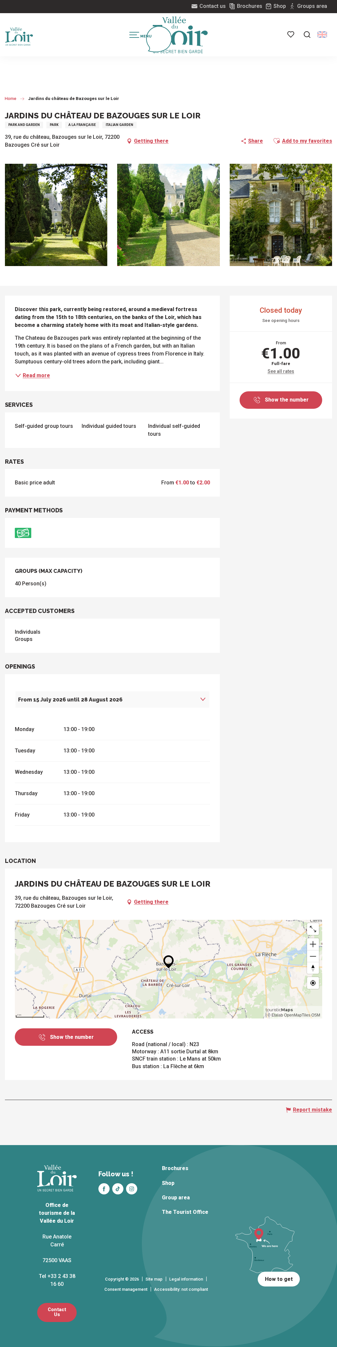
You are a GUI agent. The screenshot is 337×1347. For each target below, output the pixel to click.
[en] (322, 34)
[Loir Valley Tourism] (180, 34)
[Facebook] (104, 1188)
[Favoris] (291, 34)
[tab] (105, 699)
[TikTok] (117, 1188)
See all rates (281, 371)
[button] (307, 34)
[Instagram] (131, 1188)
